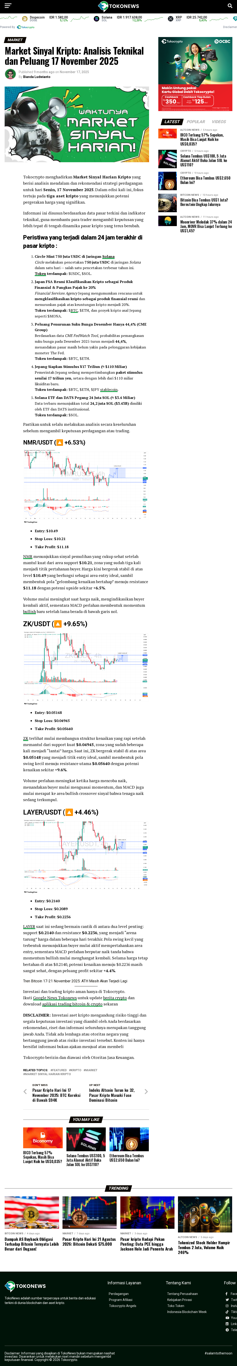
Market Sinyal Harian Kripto (48, 1074)
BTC (74, 310)
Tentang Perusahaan (182, 1294)
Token (40, 273)
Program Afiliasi (120, 1300)
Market (91, 1070)
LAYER (29, 926)
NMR (27, 556)
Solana (108, 256)
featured (59, 1070)
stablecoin (109, 389)
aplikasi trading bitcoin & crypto (72, 1004)
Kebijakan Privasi (179, 1300)
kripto (76, 1070)
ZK (25, 738)
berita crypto (115, 997)
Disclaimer (230, 27)
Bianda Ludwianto (36, 77)
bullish (29, 611)
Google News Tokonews (55, 997)
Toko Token (175, 1306)
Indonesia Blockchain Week (187, 1312)
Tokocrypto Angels (122, 1306)
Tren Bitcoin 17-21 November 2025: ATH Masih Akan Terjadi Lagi (75, 981)
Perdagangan (119, 1294)
